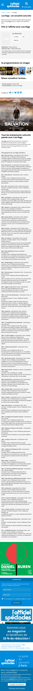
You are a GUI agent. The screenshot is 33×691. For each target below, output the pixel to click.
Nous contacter (17, 645)
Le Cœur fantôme (9, 335)
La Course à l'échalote (10, 498)
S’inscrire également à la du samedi (17, 599)
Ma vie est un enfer (10, 358)
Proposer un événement (14, 646)
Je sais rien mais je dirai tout (12, 519)
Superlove (7, 311)
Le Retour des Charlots (11, 347)
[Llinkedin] (21, 93)
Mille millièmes (9, 251)
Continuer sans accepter (17, 688)
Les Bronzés (17, 33)
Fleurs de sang (8, 272)
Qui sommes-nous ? (6, 645)
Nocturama (8, 165)
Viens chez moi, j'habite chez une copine (15, 478)
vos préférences (11, 679)
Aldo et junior (8, 405)
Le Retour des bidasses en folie (13, 449)
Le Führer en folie (9, 509)
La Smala (7, 397)
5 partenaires (12, 677)
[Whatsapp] (13, 93)
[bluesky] (15, 93)
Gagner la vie (8, 287)
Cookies (28, 648)
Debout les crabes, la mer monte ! (14, 428)
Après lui (7, 207)
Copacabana (8, 197)
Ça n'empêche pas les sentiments (13, 322)
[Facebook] (10, 93)
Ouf (6, 186)
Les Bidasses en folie (10, 530)
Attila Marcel (8, 175)
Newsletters (4, 648)
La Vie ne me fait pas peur (12, 295)
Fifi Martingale (9, 262)
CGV (10, 648)
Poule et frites (8, 369)
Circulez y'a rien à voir (11, 439)
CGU (13, 648)
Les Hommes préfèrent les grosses (14, 468)
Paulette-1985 (8, 389)
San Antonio (8, 238)
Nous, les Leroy (9, 155)
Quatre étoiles (8, 217)
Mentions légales (20, 648)
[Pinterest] (18, 93)
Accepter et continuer (17, 684)
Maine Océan (8, 379)
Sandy (6, 460)
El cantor (7, 228)
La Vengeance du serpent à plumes (14, 417)
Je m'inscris (16, 603)
